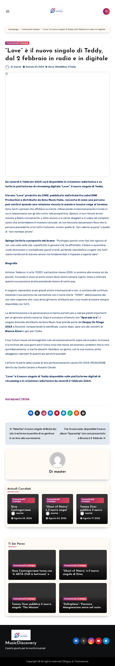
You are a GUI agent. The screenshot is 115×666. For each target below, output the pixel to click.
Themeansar (81, 661)
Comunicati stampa (17, 43)
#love (51, 67)
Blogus (67, 661)
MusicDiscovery (20, 643)
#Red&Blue (61, 67)
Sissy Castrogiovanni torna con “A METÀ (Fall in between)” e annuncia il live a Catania (32, 574)
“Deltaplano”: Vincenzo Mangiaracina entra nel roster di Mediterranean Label (82, 607)
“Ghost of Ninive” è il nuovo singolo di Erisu (57, 510)
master (17, 67)
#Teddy (72, 67)
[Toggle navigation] (7, 11)
